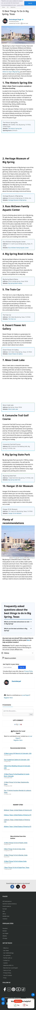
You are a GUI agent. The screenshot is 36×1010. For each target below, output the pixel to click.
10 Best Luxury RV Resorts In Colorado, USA (17, 753)
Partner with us (7, 958)
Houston (5, 928)
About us (5, 948)
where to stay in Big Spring (11, 72)
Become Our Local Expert (10, 968)
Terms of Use (7, 970)
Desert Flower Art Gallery (15, 354)
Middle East (6, 916)
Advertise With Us (8, 965)
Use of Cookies (7, 975)
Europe (5, 909)
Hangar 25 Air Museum (14, 513)
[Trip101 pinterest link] (21, 724)
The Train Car (12, 319)
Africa (4, 914)
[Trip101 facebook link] (15, 724)
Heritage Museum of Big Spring (17, 200)
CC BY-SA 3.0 (32, 557)
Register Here (8, 698)
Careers (5, 963)
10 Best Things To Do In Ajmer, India (15, 861)
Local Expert (26, 695)
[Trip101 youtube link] (18, 989)
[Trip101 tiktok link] (23, 989)
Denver (5, 931)
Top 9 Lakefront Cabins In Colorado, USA (17, 760)
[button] (33, 994)
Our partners (7, 955)
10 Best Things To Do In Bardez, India (15, 855)
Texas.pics (21, 557)
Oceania (5, 919)
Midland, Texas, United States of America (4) (18, 810)
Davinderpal (16, 681)
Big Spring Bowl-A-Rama (15, 283)
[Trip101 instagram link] (19, 724)
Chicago (5, 938)
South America (7, 906)
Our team (6, 950)
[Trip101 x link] (17, 724)
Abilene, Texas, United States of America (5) (17, 826)
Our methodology (8, 953)
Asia (4, 911)
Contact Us (6, 960)
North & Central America (10, 904)
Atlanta (5, 936)
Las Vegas (5, 933)
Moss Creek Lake (13, 409)
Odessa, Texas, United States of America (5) (17, 815)
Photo (14, 557)
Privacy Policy (28, 671)
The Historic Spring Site (15, 128)
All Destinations (7, 901)
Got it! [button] (30, 3)
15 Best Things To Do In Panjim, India (15, 843)
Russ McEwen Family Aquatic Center (18, 247)
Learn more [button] (20, 5)
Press (4, 978)
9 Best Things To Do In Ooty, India (14, 849)
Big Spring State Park (14, 480)
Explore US (18, 1001)
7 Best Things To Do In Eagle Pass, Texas (16, 867)
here (28, 640)
